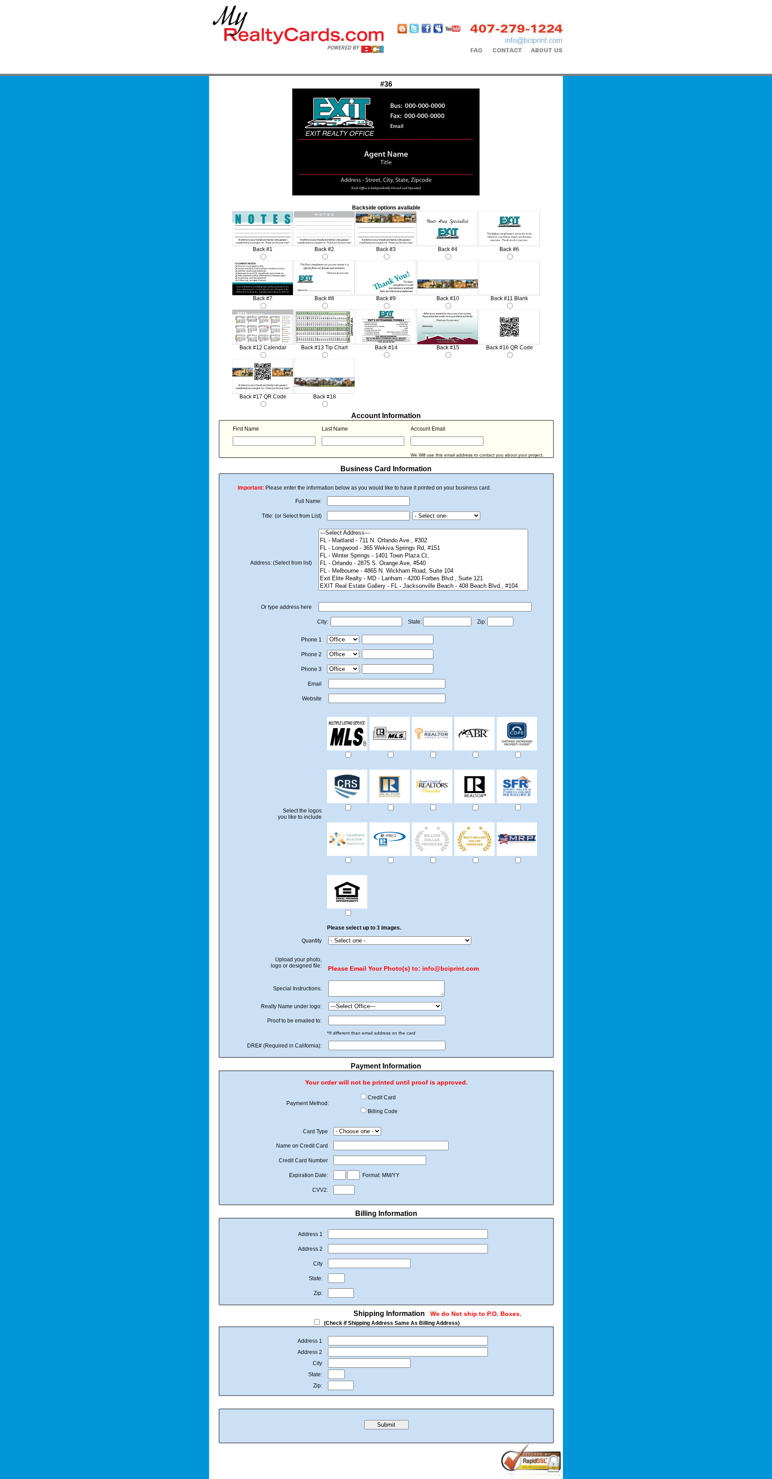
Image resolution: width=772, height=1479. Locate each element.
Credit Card (382, 1097)
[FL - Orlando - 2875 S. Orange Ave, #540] (423, 563)
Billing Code (383, 1111)
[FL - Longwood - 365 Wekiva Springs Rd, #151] (423, 548)
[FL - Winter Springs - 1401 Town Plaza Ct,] (423, 556)
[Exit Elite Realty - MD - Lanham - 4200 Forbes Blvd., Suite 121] (423, 578)
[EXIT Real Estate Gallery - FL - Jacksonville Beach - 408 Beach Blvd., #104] (423, 586)
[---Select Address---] (423, 533)
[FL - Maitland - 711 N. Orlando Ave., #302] (423, 541)
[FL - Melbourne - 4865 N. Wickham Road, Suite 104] (423, 571)
